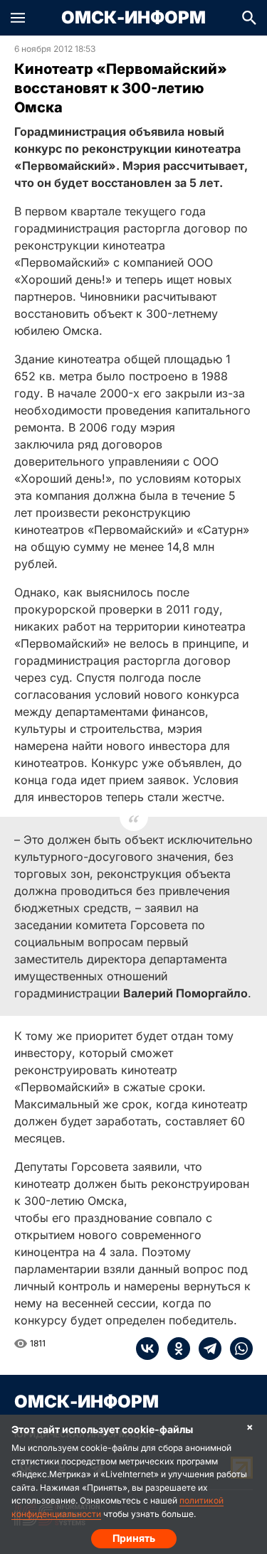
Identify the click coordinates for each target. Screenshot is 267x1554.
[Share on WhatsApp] (237, 1348)
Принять (133, 1538)
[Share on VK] (147, 1348)
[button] (18, 18)
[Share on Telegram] (205, 1348)
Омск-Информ (133, 18)
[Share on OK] (174, 1348)
